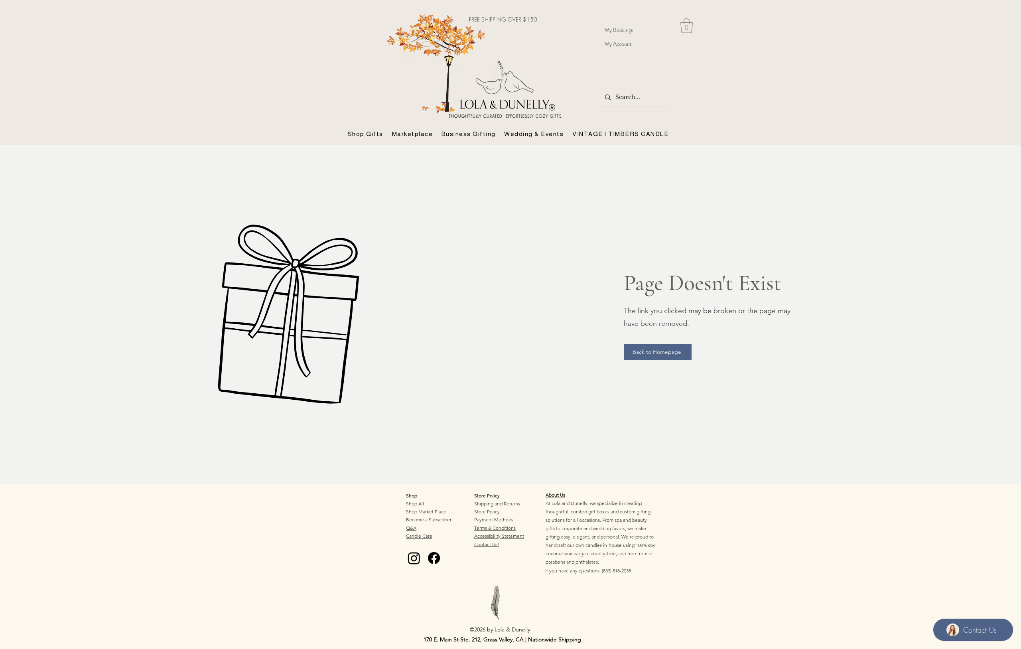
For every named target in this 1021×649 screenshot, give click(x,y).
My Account (618, 44)
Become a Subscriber (428, 520)
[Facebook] (434, 558)
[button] (686, 25)
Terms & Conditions (495, 528)
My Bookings (619, 30)
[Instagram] (414, 558)
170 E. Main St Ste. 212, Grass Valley (468, 639)
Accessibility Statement (499, 536)
